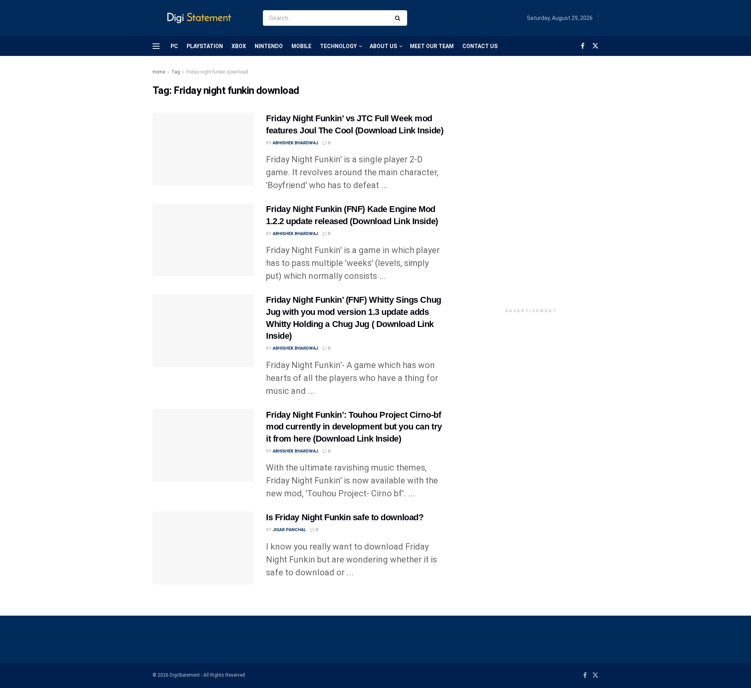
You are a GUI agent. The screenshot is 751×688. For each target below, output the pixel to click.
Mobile (301, 46)
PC (174, 46)
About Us (383, 46)
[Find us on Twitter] (595, 46)
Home (159, 72)
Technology (338, 46)
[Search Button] (399, 18)
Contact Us (480, 46)
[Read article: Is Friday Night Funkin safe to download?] (203, 548)
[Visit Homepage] (201, 18)
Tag (175, 72)
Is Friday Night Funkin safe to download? (344, 517)
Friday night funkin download (217, 72)
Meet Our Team (432, 46)
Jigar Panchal (289, 529)
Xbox (239, 46)
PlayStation (205, 46)
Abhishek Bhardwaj (295, 143)
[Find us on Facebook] (582, 46)
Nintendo (269, 46)
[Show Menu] (156, 46)
